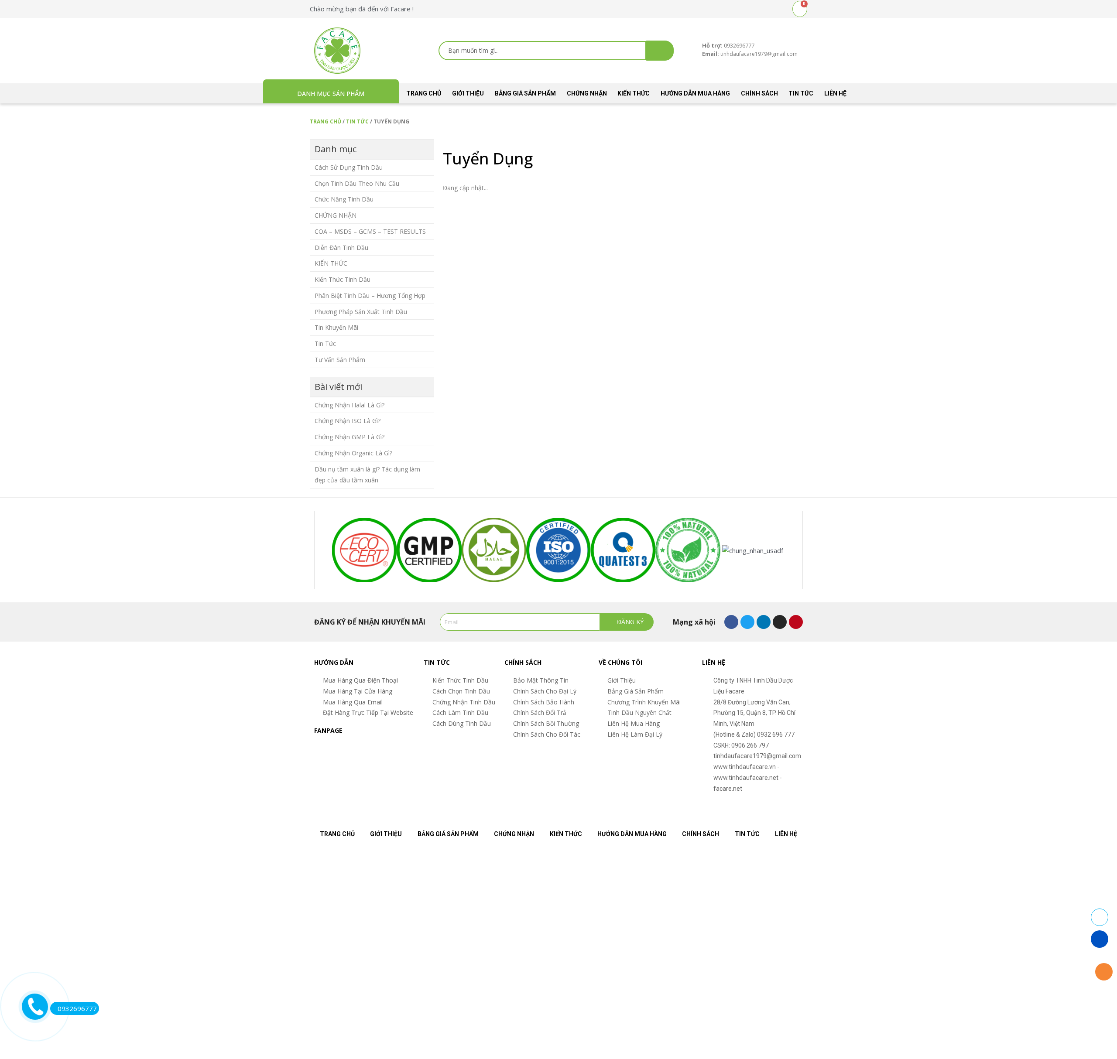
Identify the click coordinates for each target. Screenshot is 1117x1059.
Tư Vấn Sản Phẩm (340, 359)
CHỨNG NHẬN (587, 93)
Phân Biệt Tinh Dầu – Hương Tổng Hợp (370, 295)
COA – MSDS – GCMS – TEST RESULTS (370, 231)
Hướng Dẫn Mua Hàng (695, 93)
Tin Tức (800, 93)
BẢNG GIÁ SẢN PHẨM (525, 93)
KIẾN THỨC (633, 93)
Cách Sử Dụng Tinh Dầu (349, 167)
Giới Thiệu (468, 93)
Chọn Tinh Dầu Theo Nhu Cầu (357, 183)
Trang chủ (423, 93)
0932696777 (77, 1008)
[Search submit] (660, 51)
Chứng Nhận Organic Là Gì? (353, 453)
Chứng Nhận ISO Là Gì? (347, 421)
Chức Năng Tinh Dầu (344, 199)
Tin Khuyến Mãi (336, 327)
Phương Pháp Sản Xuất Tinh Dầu (361, 311)
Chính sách (759, 93)
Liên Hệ (835, 93)
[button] (318, 550)
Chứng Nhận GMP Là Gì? (349, 437)
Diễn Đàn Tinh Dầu (341, 247)
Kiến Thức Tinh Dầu (342, 279)
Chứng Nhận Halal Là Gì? (349, 405)
